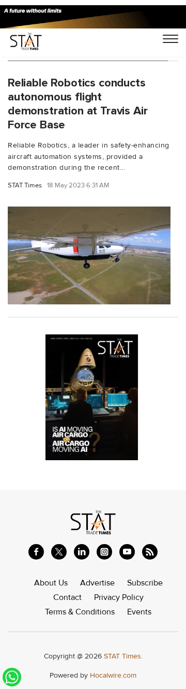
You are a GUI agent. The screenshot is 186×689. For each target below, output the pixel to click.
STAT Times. (123, 656)
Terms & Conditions (80, 612)
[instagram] (104, 552)
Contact (67, 597)
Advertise (97, 583)
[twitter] (59, 552)
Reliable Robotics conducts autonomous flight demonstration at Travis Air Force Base (77, 104)
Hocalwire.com (113, 675)
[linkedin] (81, 552)
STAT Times (25, 185)
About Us (51, 583)
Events (139, 612)
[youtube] (127, 552)
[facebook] (36, 552)
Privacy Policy (119, 597)
